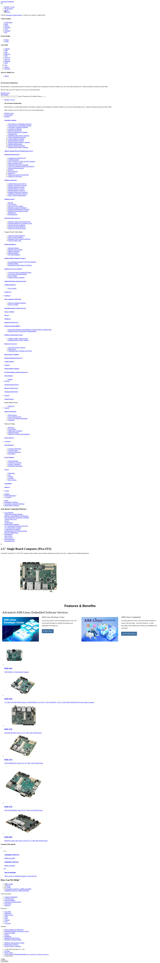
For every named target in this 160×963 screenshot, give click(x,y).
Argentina (7, 27)
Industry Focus (8, 915)
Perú (5, 32)
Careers (6, 469)
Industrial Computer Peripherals (17, 208)
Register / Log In (9, 99)
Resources (11, 427)
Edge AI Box (8, 536)
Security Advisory (9, 437)
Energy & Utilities (9, 311)
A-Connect (7, 497)
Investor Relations (9, 457)
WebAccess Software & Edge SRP (18, 175)
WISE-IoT (11, 406)
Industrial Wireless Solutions (16, 145)
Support (6, 408)
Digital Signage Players (15, 130)
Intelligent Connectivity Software (18, 194)
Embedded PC (8, 534)
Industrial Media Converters (16, 189)
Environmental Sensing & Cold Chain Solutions (22, 262)
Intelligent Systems (9, 199)
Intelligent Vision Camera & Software (19, 239)
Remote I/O (11, 173)
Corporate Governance (14, 462)
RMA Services (12, 415)
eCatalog (7, 920)
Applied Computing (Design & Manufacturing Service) (18, 151)
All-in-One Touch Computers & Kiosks (19, 272)
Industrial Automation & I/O (11, 154)
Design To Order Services (11, 388)
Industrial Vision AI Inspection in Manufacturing (22, 331)
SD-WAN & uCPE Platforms (16, 226)
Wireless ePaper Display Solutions (18, 147)
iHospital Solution (13, 248)
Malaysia (7, 59)
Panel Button (4, 94)
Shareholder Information (15, 466)
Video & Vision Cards (14, 240)
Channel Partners (9, 399)
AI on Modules (8, 512)
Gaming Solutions (9, 361)
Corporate (7, 441)
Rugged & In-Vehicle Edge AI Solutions (20, 265)
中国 (5, 50)
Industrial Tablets (13, 263)
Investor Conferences (14, 464)
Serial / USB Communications (17, 195)
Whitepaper (7, 913)
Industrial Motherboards (15, 144)
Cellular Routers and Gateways (17, 184)
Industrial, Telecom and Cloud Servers (19, 221)
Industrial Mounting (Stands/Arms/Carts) (15, 281)
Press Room (11, 454)
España (6, 41)
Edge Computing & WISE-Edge (12, 299)
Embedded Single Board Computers (18, 135)
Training (10, 476)
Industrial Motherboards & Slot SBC (19, 209)
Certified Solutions (13, 160)
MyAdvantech (8, 8)
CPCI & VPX (12, 204)
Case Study (7, 911)
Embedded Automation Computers (18, 165)
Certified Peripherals (9, 284)
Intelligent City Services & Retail (13, 269)
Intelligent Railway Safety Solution (18, 340)
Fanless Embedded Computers (17, 137)
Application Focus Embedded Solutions (19, 125)
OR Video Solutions (14, 254)
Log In (12, 7)
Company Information (14, 449)
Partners (6, 395)
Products (7, 116)
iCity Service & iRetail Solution (17, 274)
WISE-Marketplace (10, 495)
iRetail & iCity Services (10, 343)
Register (6, 7)
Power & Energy (13, 171)
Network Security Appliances (16, 225)
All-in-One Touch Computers (16, 347)
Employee (7, 487)
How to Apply (12, 480)
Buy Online (9, 884)
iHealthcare (7, 319)
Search (6, 10)
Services (6, 381)
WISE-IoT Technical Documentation (19, 434)
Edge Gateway (8, 537)
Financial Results (13, 461)
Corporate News (9, 898)
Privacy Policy (8, 952)
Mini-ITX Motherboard (11, 532)
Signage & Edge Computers (16, 277)
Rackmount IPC (13, 214)
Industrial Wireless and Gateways (18, 192)
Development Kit (9, 539)
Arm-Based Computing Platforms (18, 127)
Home (6, 500)
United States (8, 22)
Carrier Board (8, 522)
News (6, 918)
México (6, 26)
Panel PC (11, 170)
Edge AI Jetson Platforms (15, 237)
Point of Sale (12, 349)
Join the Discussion (129, 633)
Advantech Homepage (7, 1)
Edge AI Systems (13, 304)
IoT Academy (12, 429)
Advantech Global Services (11, 384)
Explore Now (47, 631)
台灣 (5, 63)
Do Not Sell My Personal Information (26, 954)
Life (9, 475)
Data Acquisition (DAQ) (15, 163)
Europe (8, 12)
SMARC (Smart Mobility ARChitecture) (16, 516)
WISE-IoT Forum (13, 432)
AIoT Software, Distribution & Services (19, 124)
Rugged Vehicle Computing (11, 354)
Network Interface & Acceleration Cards (20, 223)
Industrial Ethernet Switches (16, 187)
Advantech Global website (13, 15)
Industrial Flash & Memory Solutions (19, 142)
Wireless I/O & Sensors (15, 176)
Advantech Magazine (14, 452)
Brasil (6, 24)
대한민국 (7, 57)
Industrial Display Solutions (11, 368)
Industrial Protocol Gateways (16, 190)
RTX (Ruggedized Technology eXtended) (16, 517)
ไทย (5, 65)
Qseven (6, 521)
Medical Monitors (13, 253)
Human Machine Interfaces (16, 168)
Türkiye (6, 67)
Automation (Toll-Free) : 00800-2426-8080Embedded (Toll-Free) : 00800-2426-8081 (17, 889)
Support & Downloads (10, 411)
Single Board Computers (11, 505)
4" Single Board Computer (12, 529)
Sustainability (8, 483)
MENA (6, 76)
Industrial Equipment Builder (12, 326)
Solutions (7, 295)
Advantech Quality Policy (11, 391)
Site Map (7, 951)
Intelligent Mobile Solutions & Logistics (14, 258)
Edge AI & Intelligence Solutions (18, 132)
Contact (6, 491)
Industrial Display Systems (16, 140)
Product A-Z (7, 292)
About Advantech (8, 445)
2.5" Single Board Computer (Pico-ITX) (16, 526)
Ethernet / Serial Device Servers (17, 185)
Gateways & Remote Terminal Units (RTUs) (21, 166)
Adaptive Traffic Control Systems (18, 338)
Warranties (11, 420)
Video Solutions (8, 375)
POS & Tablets (12, 276)
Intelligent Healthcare (10, 244)
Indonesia (7, 54)
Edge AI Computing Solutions (17, 303)
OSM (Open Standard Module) (13, 514)
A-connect (7, 923)
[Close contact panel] (1, 848)
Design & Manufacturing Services (13, 358)
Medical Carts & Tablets (15, 249)
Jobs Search (7, 903)
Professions (11, 473)
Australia (7, 48)
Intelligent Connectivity (10, 180)
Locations (11, 478)
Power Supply (12, 288)
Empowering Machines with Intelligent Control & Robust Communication (29, 329)
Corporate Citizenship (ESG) (12, 902)
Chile (6, 29)
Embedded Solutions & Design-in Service (15, 308)
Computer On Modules (15, 129)
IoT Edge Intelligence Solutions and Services (16, 372)
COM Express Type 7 (10, 519)
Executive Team (13, 450)
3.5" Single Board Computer (12, 527)
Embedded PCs (12, 134)
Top (4, 959)
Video (6, 916)
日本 (5, 56)
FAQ (5, 921)
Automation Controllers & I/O (17, 158)
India (5, 52)
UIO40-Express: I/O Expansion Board (15, 531)
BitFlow (10, 379)
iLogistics (7, 365)
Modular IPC (12, 213)
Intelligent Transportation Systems (18, 211)
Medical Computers (14, 251)
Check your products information (18, 418)
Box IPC (10, 203)
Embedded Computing (10, 120)
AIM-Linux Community (15, 431)
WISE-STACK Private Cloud (17, 228)
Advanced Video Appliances (16, 235)
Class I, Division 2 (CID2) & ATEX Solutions (21, 161)
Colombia (7, 31)
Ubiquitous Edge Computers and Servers (20, 351)
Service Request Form (14, 417)
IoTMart (6, 494)
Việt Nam (7, 69)
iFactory (6, 315)
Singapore (7, 61)
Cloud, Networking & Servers (12, 218)
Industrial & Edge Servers (11, 322)
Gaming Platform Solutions (16, 139)
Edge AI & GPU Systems (15, 206)
